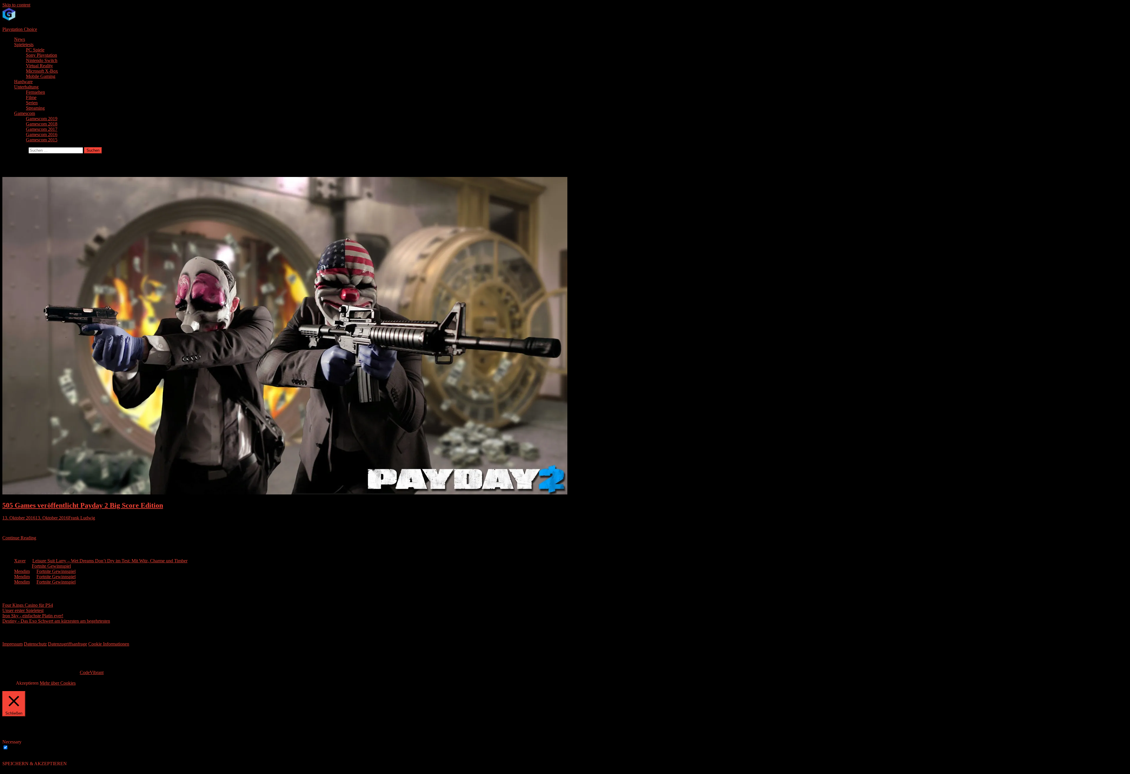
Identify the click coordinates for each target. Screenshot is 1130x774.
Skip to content (16, 4)
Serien (32, 102)
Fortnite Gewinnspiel (51, 566)
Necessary (19, 747)
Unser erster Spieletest (23, 610)
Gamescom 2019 (41, 118)
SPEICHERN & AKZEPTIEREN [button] (34, 763)
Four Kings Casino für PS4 (27, 605)
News (19, 39)
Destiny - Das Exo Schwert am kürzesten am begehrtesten (56, 620)
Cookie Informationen (108, 643)
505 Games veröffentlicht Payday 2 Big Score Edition (82, 505)
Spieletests (24, 44)
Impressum (12, 643)
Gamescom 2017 (41, 129)
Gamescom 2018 (41, 123)
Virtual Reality (39, 65)
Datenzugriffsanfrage (67, 643)
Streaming (35, 108)
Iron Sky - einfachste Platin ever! (32, 615)
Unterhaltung (26, 86)
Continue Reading (19, 537)
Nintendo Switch (41, 60)
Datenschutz (35, 643)
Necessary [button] (11, 741)
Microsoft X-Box (42, 70)
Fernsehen (35, 92)
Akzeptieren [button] (27, 683)
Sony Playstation (41, 55)
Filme (31, 97)
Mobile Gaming (40, 76)
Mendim (22, 571)
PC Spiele (35, 49)
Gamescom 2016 (41, 134)
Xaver (20, 560)
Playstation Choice (19, 29)
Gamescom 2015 (41, 139)
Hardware (23, 81)
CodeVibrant (92, 672)
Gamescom (24, 113)
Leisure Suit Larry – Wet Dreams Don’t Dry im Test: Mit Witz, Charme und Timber (109, 560)
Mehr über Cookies (58, 683)
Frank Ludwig (81, 517)
